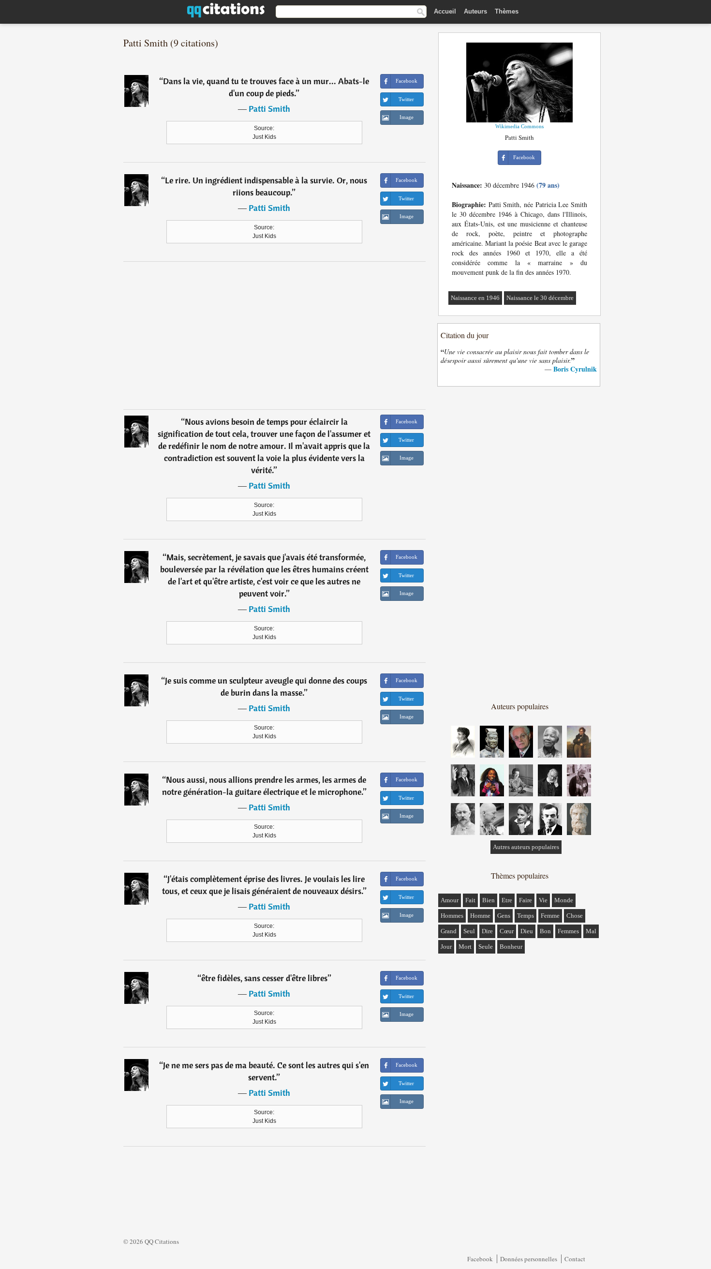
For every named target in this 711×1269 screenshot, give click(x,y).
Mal (591, 931)
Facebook (480, 1258)
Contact (574, 1258)
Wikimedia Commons (519, 126)
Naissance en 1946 (475, 297)
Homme (480, 915)
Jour (446, 946)
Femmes (568, 931)
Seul (469, 931)
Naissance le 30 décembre (540, 297)
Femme (550, 915)
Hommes (452, 915)
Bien (488, 900)
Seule (485, 946)
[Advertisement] (274, 335)
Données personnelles (528, 1258)
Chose (574, 915)
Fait (470, 900)
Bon (545, 931)
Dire (487, 931)
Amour (450, 900)
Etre (507, 900)
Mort (465, 946)
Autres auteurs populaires (526, 847)
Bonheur (511, 946)
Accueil (445, 11)
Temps (525, 915)
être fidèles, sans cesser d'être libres (264, 978)
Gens (503, 915)
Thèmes (506, 11)
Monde (563, 900)
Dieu (526, 931)
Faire (525, 900)
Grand (449, 931)
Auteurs (475, 11)
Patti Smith (269, 108)
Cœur (507, 931)
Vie (543, 900)
